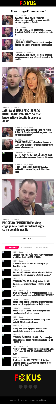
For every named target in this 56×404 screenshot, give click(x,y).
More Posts (28, 238)
